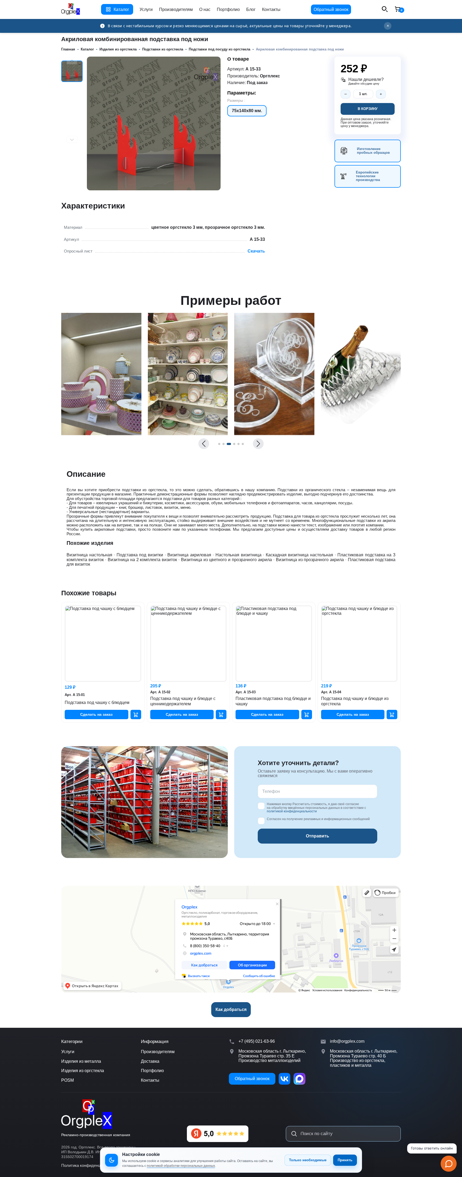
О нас (204, 9)
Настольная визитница (238, 555)
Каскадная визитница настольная (299, 555)
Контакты (271, 9)
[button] (203, 443)
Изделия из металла (81, 1061)
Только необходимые (307, 1160)
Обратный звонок (331, 9)
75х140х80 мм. (247, 110)
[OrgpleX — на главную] (86, 1114)
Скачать (256, 251)
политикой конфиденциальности (292, 811)
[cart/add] (135, 714)
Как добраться (231, 1009)
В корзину (368, 109)
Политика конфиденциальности (90, 1165)
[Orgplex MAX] (299, 1079)
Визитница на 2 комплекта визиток (142, 559)
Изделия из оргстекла (82, 1070)
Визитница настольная (89, 555)
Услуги (146, 9)
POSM (67, 1080)
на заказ (96, 714)
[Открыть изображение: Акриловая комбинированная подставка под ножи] (101, 433)
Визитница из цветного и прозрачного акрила (226, 559)
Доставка (150, 1061)
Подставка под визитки (140, 555)
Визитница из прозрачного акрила (310, 559)
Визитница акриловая (189, 555)
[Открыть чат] (449, 1164)
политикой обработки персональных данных (181, 1166)
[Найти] (294, 1134)
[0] (397, 9)
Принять (345, 1160)
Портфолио (228, 9)
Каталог (121, 9)
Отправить (317, 836)
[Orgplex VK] (284, 1079)
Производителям (176, 9)
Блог (251, 9)
